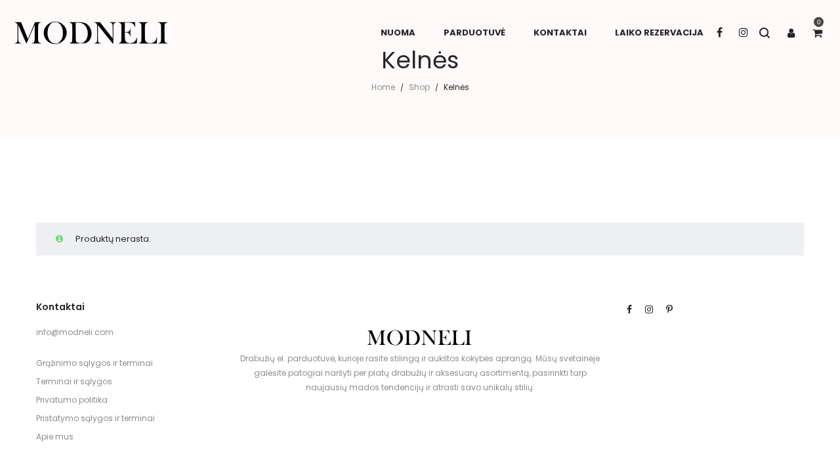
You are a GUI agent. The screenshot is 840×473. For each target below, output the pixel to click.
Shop (419, 87)
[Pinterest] (669, 309)
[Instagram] (649, 309)
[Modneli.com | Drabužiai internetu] (92, 33)
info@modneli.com (75, 332)
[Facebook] (629, 309)
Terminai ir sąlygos (74, 381)
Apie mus (55, 436)
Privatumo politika (72, 399)
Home (383, 87)
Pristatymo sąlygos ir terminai (95, 418)
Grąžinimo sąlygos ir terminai (94, 363)
